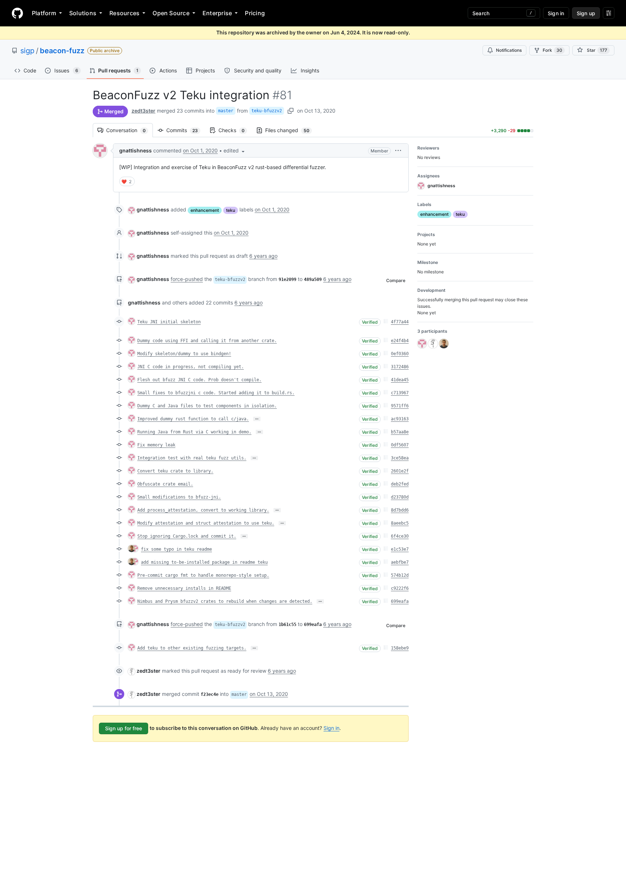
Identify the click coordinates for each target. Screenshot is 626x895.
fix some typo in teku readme (176, 549)
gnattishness (135, 150)
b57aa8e (400, 431)
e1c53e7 (400, 549)
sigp (27, 50)
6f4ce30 (400, 536)
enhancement (205, 210)
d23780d (400, 497)
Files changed (291, 130)
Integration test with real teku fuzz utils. (191, 458)
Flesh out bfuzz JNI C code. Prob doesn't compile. (199, 379)
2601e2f (400, 471)
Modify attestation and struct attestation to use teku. (205, 523)
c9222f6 (400, 588)
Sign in (331, 728)
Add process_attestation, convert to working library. (203, 510)
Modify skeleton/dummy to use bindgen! (184, 353)
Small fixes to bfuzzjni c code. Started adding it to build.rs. (216, 392)
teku (230, 210)
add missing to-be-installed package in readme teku (204, 562)
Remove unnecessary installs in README (184, 588)
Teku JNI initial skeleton (169, 321)
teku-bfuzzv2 (266, 110)
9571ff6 (400, 405)
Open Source (171, 13)
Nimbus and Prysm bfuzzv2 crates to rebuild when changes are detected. (224, 601)
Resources (124, 13)
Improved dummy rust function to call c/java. (193, 418)
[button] (235, 150)
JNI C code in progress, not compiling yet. (190, 366)
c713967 (400, 392)
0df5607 (400, 445)
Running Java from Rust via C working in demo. (194, 431)
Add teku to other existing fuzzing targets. (191, 648)
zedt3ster (143, 111)
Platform (44, 13)
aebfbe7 (400, 562)
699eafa (400, 601)
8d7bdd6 (400, 510)
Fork (552, 50)
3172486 (400, 366)
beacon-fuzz (62, 50)
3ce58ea (400, 458)
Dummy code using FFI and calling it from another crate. (207, 340)
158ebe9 (400, 648)
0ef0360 (400, 353)
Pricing (255, 13)
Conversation (129, 130)
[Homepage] (17, 13)
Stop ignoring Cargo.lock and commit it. (186, 536)
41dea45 (400, 379)
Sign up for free (123, 728)
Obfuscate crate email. (165, 484)
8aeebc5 (400, 523)
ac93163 (400, 418)
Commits (185, 130)
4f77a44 (400, 321)
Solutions (82, 13)
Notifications (509, 50)
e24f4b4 (400, 340)
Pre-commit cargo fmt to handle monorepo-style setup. (203, 575)
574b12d (400, 575)
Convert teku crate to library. (175, 471)
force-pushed (187, 279)
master (225, 110)
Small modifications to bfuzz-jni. (179, 497)
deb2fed (400, 484)
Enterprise (217, 13)
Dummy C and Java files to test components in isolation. (207, 405)
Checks (235, 130)
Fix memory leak (156, 445)
